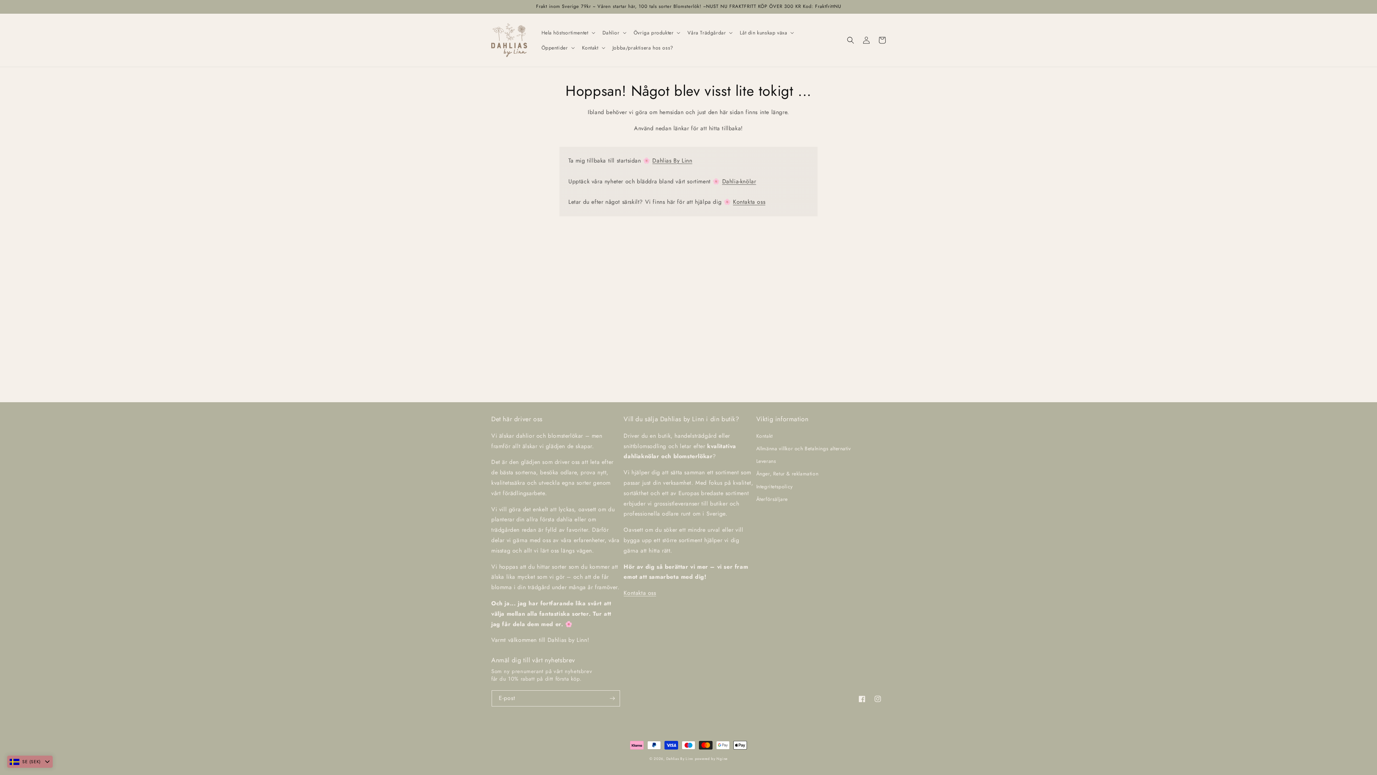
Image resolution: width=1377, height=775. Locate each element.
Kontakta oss (749, 202)
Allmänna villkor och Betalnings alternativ (803, 448)
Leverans (766, 461)
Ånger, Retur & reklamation (787, 473)
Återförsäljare (772, 499)
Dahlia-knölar (739, 181)
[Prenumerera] (612, 698)
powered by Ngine (711, 758)
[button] (567, 32)
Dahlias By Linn (672, 160)
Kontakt (764, 436)
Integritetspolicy (774, 486)
